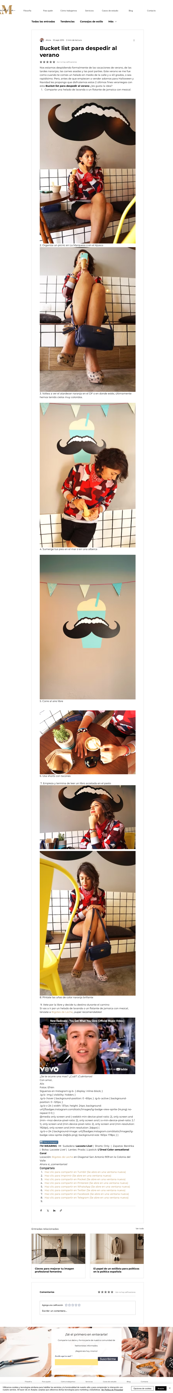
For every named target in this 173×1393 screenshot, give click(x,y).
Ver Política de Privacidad (112, 1389)
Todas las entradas (43, 21)
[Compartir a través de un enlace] (61, 1210)
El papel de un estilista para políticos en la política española (116, 1270)
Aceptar (161, 1388)
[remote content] (88, 1046)
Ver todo (140, 1228)
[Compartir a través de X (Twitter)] (47, 1210)
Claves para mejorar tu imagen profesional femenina (54, 1270)
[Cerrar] (169, 1388)
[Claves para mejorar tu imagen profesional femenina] (58, 1249)
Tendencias (67, 21)
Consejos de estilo (91, 21)
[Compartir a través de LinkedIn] (54, 1210)
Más (111, 21)
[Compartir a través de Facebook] (41, 1210)
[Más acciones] (134, 40)
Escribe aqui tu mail (63, 1356)
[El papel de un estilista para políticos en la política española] (117, 1249)
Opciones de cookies (142, 1388)
